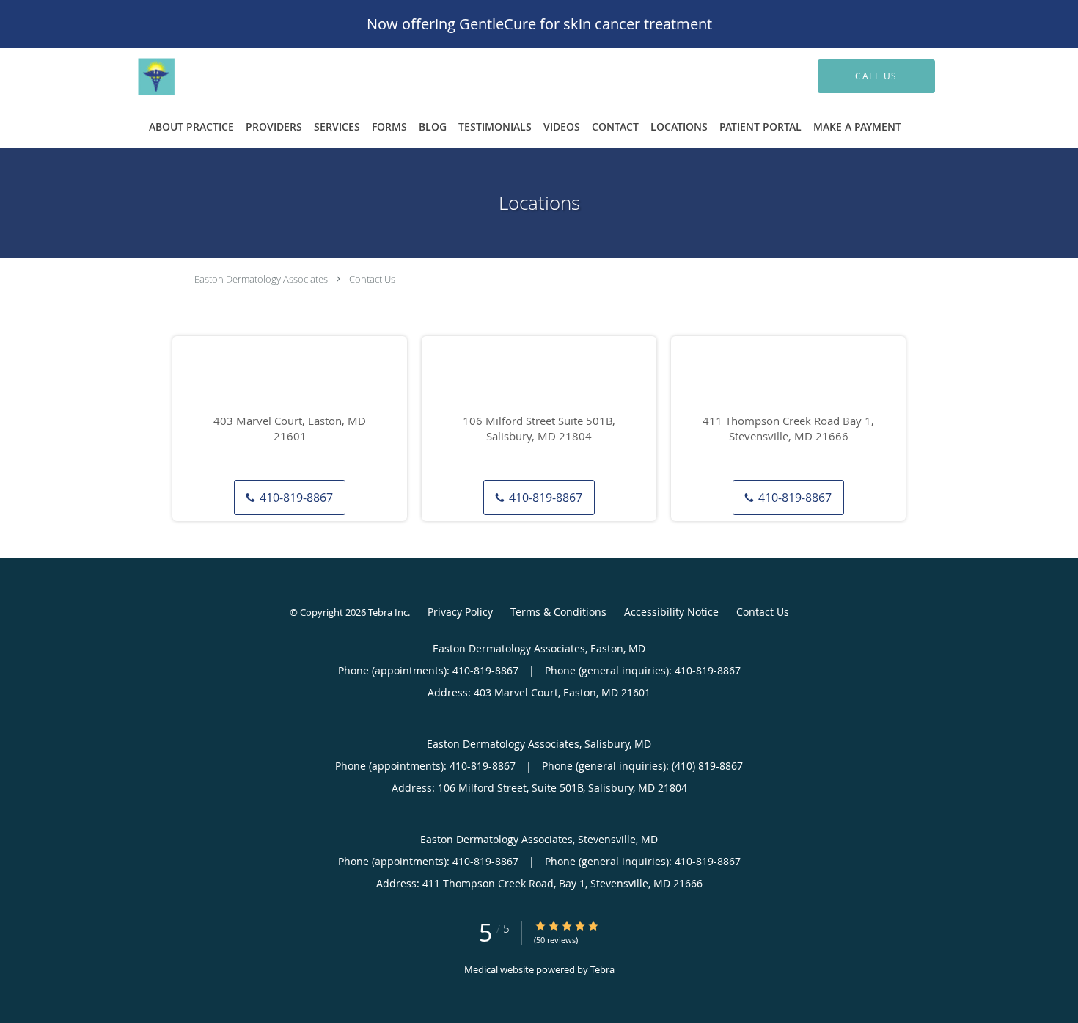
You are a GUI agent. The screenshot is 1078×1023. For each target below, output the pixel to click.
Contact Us (372, 278)
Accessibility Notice (671, 612)
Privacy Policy (460, 612)
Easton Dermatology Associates (261, 278)
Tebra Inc (388, 612)
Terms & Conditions (558, 612)
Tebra (602, 969)
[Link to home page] (204, 76)
